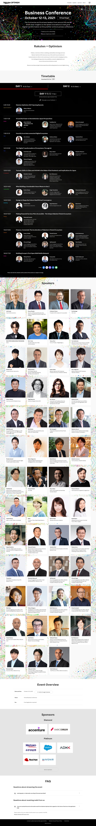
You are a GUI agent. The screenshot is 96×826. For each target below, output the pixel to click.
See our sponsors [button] (48, 769)
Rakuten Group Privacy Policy (55, 820)
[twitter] (47, 267)
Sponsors (80, 2)
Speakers (74, 2)
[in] (53, 267)
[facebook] (43, 267)
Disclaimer (66, 820)
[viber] (50, 267)
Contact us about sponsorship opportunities (37, 820)
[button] (44, 692)
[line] (56, 267)
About (84, 2)
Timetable (69, 2)
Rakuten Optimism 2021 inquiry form (21, 814)
